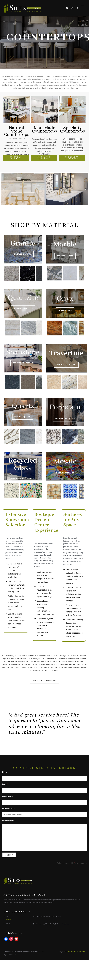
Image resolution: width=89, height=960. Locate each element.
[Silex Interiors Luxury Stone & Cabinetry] (18, 874)
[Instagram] (72, 4)
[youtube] (16, 939)
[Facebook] (67, 4)
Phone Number (8, 796)
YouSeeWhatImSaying (76, 952)
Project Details (8, 821)
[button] (3, 189)
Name (4, 772)
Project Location (8, 808)
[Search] (77, 8)
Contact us (7, 919)
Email (4, 784)
